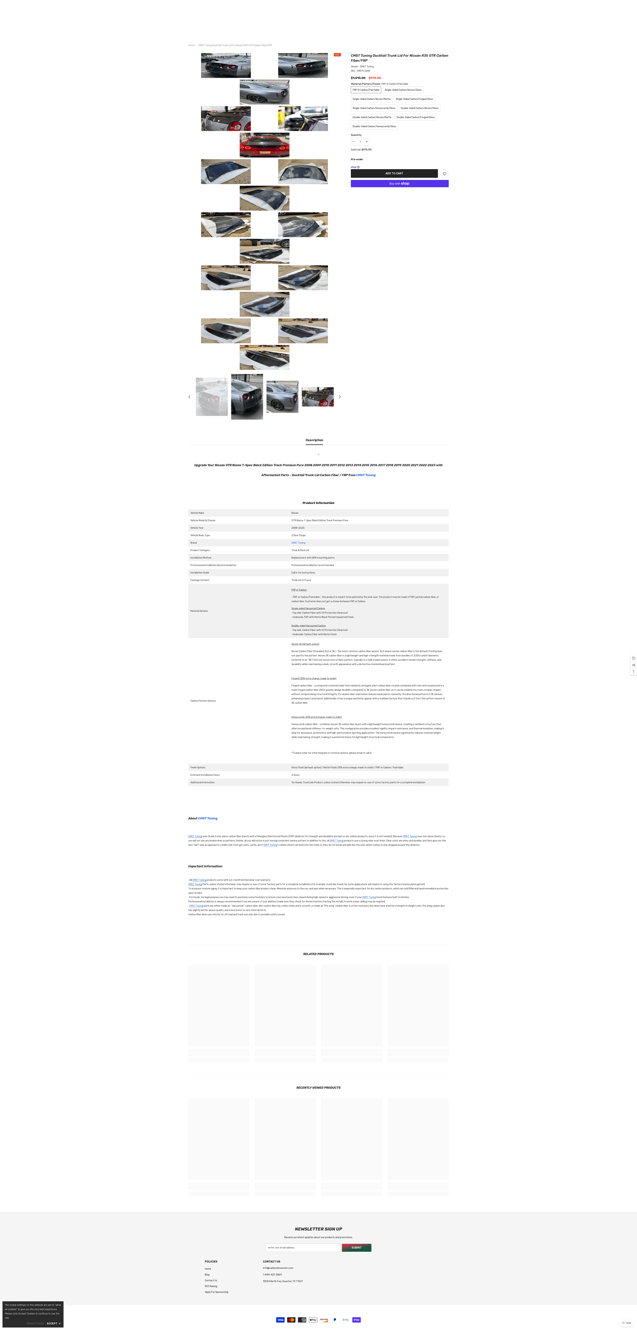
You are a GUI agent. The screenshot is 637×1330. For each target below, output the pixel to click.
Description (314, 440)
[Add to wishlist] (444, 173)
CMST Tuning (367, 66)
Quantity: (356, 135)
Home (191, 45)
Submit (357, 1247)
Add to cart (394, 173)
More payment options (400, 189)
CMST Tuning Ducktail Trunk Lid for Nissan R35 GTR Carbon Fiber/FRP (399, 58)
